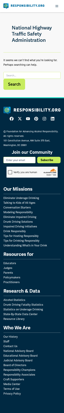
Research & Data (21, 291)
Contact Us (10, 346)
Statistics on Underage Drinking (23, 309)
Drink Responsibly (14, 231)
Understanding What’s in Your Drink (25, 245)
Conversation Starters (17, 207)
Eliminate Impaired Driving (19, 217)
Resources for (18, 254)
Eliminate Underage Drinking (21, 198)
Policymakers (11, 277)
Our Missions (17, 189)
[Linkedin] (53, 119)
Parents (8, 272)
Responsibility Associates (19, 374)
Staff (6, 341)
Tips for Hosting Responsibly (21, 236)
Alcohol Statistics (14, 300)
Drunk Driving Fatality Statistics (23, 304)
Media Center (11, 384)
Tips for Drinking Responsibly (21, 240)
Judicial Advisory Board (17, 360)
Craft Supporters (13, 379)
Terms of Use (11, 389)
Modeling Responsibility (18, 212)
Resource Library (14, 319)
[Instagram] (44, 119)
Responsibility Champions (19, 370)
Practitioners (11, 282)
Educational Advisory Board (20, 355)
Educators (9, 263)
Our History (10, 336)
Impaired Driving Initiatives (20, 226)
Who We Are (16, 328)
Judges (7, 268)
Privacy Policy (12, 393)
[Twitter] (20, 119)
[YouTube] (28, 119)
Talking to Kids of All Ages (19, 203)
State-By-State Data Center (20, 314)
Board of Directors (14, 365)
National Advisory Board (18, 351)
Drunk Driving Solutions (18, 222)
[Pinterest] (36, 119)
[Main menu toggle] (57, 6)
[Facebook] (12, 119)
